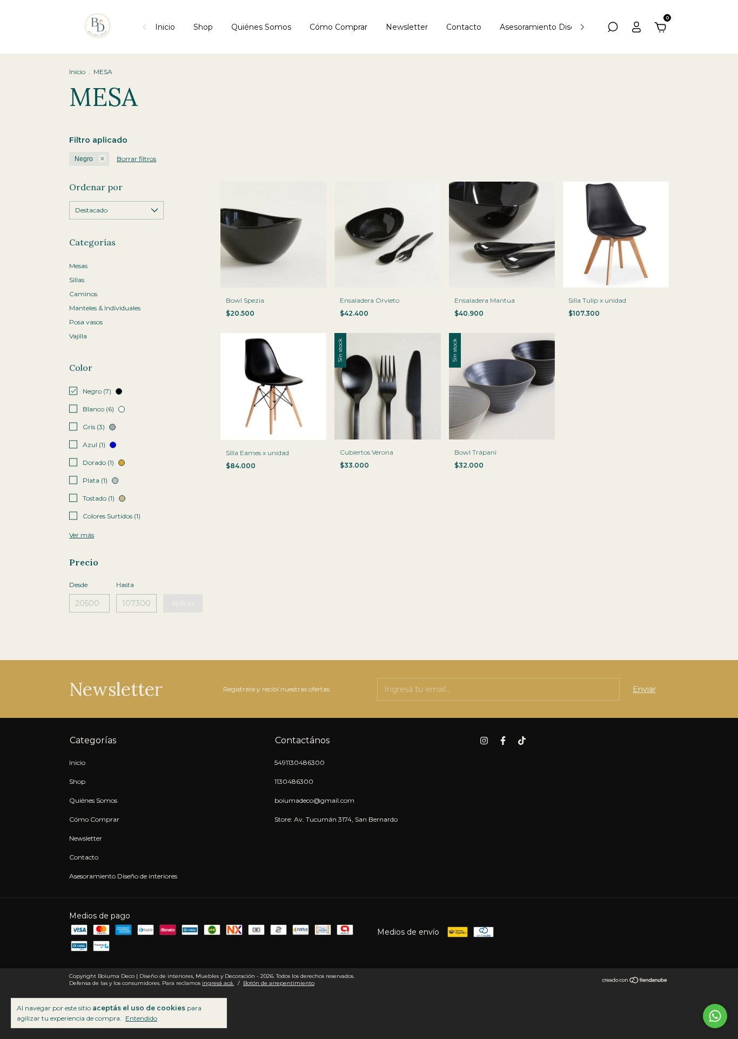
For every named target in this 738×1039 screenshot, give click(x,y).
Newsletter (407, 27)
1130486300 (293, 781)
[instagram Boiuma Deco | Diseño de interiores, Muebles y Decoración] (484, 740)
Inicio (165, 27)
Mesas (78, 266)
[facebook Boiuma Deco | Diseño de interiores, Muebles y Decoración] (503, 740)
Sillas (76, 280)
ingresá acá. (218, 983)
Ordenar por (96, 187)
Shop (203, 27)
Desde (78, 585)
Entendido (141, 1018)
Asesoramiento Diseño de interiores (567, 27)
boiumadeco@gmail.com (314, 800)
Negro (84, 159)
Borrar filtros (136, 159)
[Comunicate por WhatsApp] (715, 1016)
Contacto (463, 27)
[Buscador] (613, 28)
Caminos (83, 294)
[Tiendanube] (635, 981)
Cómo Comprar (338, 27)
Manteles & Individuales (104, 308)
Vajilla (78, 336)
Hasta (125, 585)
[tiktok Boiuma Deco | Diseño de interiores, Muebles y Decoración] (522, 740)
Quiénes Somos (261, 27)
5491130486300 (299, 762)
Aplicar (182, 603)
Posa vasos (86, 322)
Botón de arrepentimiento (278, 983)
